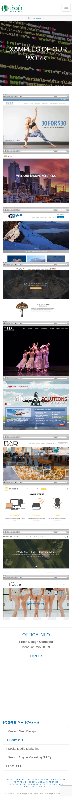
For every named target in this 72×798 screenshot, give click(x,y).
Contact (43, 786)
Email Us (36, 656)
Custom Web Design (22, 731)
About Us (29, 786)
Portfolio (14, 740)
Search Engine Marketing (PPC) (29, 757)
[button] (66, 7)
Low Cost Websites (27, 780)
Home (10, 780)
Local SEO (15, 766)
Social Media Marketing (23, 748)
